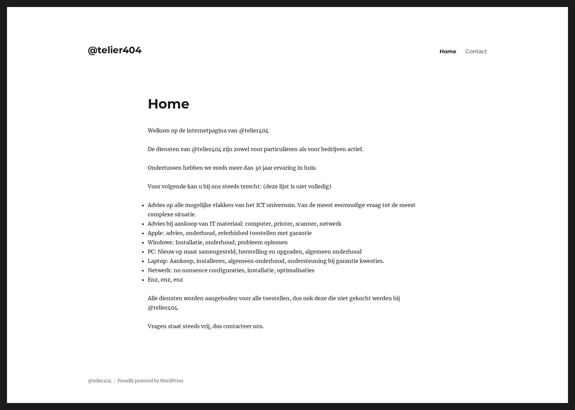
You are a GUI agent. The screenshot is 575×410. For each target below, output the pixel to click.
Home (448, 51)
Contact (476, 51)
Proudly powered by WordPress (150, 381)
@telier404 (114, 50)
